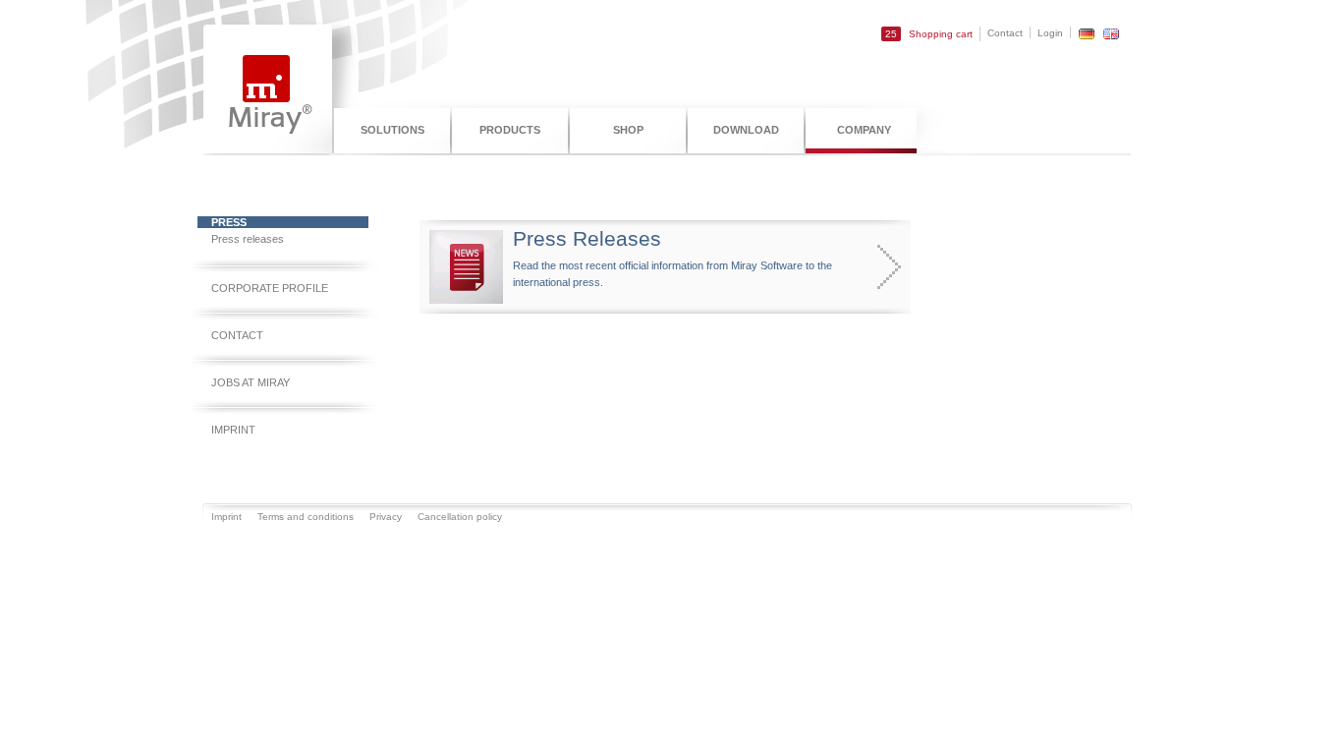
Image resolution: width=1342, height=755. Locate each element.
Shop (628, 130)
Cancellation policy (460, 516)
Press (229, 222)
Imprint (233, 430)
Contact (1005, 33)
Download (746, 130)
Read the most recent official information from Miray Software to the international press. (672, 257)
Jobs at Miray (250, 382)
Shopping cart (929, 34)
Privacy (385, 516)
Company (864, 130)
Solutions (392, 130)
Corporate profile (269, 288)
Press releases (247, 239)
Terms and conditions (305, 516)
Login (1050, 33)
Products (509, 130)
